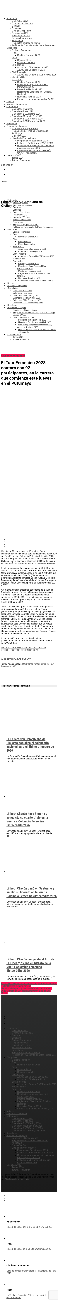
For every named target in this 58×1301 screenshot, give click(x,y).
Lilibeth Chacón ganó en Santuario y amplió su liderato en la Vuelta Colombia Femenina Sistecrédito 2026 (31, 892)
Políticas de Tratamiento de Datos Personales (34, 45)
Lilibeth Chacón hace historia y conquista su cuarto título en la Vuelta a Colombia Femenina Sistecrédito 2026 (27, 819)
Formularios (17, 40)
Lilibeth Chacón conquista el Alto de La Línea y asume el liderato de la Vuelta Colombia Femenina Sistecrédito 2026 (30, 965)
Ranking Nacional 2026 (28, 55)
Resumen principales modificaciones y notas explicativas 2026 (35, 146)
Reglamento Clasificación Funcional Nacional (33, 274)
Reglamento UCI (20, 33)
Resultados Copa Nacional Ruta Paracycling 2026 (32, 85)
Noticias (10, 101)
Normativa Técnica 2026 (29, 97)
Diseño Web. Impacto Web (17, 1179)
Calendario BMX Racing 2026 (26, 114)
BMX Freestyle (19, 72)
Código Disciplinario (21, 31)
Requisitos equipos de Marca (26, 43)
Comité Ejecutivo (20, 21)
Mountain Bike (19, 77)
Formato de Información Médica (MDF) (35, 99)
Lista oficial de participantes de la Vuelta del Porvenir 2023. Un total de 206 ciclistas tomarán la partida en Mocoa (26, 990)
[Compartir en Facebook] (31, 539)
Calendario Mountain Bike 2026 (27, 116)
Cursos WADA (19, 136)
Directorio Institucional (22, 23)
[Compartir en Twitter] (31, 542)
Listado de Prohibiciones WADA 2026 (35, 143)
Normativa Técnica (21, 35)
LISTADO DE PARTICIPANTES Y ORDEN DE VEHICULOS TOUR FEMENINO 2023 (23, 648)
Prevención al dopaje (16, 126)
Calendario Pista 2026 (22, 111)
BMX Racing (18, 65)
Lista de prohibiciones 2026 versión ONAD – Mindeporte (34, 151)
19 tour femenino (28, 664)
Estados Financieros (22, 38)
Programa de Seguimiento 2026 (32, 141)
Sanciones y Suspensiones (25, 128)
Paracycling (17, 79)
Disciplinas (11, 48)
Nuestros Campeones (16, 104)
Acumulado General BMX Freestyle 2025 (37, 75)
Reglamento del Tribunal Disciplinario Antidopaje (34, 312)
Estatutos (16, 28)
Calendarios (12, 106)
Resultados (11, 123)
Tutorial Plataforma (21, 160)
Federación (11, 18)
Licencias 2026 (13, 155)
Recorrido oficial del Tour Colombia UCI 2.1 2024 (29, 1227)
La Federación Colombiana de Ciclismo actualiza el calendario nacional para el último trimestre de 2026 (30, 744)
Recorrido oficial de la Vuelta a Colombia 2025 (28, 1249)
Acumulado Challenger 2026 (31, 70)
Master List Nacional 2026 (29, 89)
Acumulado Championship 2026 (32, 67)
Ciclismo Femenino (21, 50)
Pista (14, 57)
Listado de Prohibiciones (24, 138)
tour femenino (43, 664)
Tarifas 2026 (18, 158)
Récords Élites (24, 60)
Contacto (16, 26)
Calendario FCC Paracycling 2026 (28, 121)
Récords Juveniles (26, 62)
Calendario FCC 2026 (22, 109)
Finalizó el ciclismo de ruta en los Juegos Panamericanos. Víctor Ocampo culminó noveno (29, 984)
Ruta (14, 53)
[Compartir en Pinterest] (31, 544)
